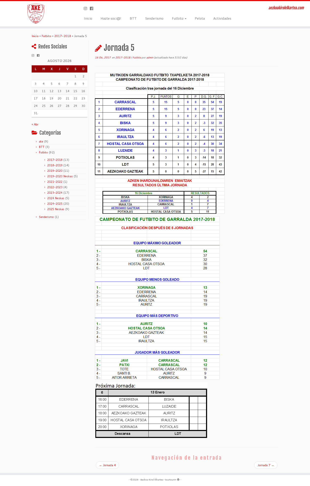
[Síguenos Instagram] (87, 8)
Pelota (200, 18)
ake (41, 141)
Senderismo (154, 18)
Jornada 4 (107, 465)
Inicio (88, 18)
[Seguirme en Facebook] (93, 8)
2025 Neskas (55, 209)
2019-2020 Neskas (60, 176)
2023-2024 (54, 193)
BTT (133, 18)
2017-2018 (62, 36)
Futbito (178, 18)
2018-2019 (54, 165)
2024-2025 (54, 203)
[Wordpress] (178, 478)
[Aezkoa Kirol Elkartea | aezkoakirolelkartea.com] (35, 13)
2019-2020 (54, 171)
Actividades (222, 18)
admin (149, 57)
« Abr (35, 124)
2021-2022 (54, 182)
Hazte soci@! (111, 18)
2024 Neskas (55, 198)
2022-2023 (54, 187)
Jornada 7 (265, 465)
